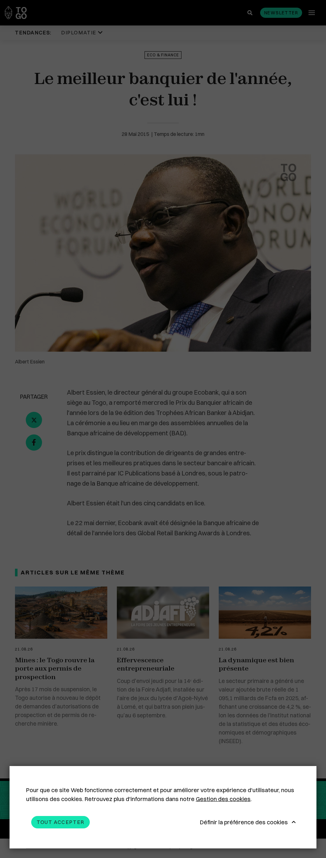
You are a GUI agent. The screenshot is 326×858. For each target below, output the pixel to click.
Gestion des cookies (223, 799)
